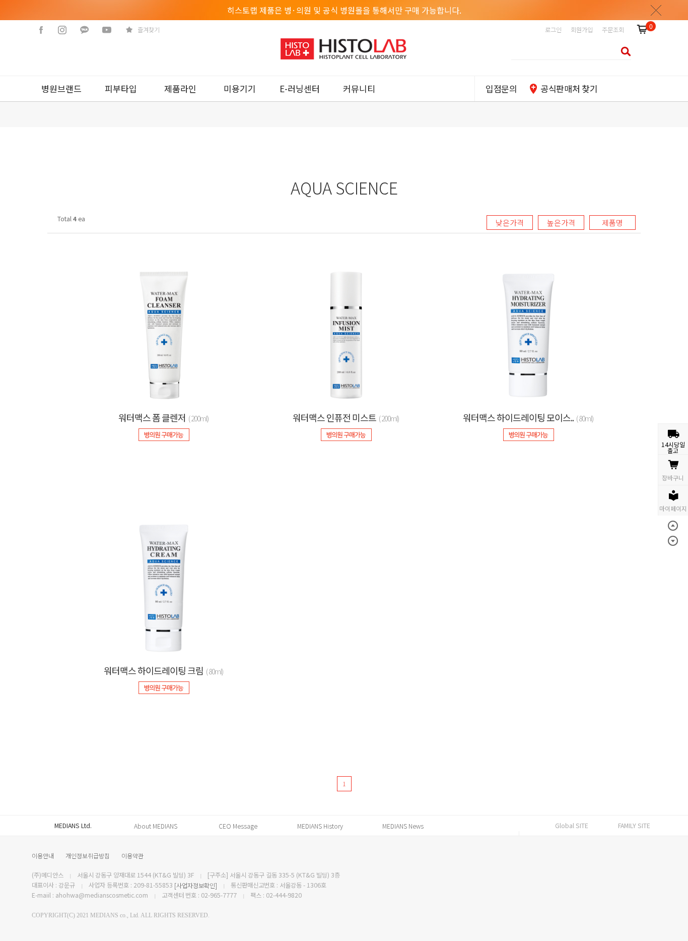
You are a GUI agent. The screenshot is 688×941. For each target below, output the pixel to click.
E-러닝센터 (300, 88)
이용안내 (43, 855)
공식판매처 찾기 (568, 88)
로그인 (553, 29)
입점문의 (501, 88)
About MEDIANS (155, 826)
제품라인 (180, 88)
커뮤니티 (359, 88)
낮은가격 (510, 222)
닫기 (656, 10)
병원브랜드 (61, 88)
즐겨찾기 (148, 29)
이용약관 (132, 855)
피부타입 (121, 88)
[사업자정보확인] (195, 885)
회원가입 (582, 29)
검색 (622, 51)
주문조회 (613, 29)
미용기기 (240, 88)
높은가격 (561, 222)
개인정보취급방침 (87, 855)
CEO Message (238, 826)
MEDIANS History (320, 826)
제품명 (612, 222)
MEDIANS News (403, 826)
